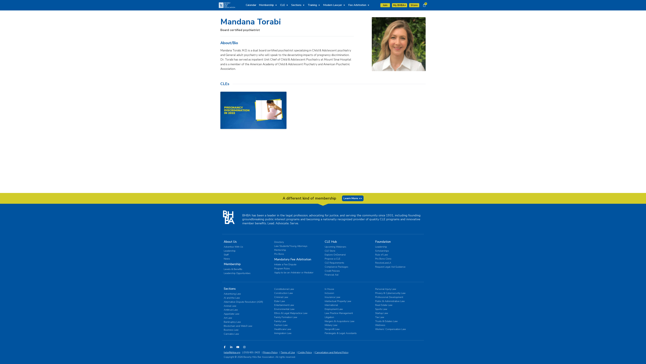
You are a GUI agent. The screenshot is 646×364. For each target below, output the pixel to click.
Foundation (383, 242)
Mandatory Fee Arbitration (292, 259)
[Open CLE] (287, 5)
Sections (230, 289)
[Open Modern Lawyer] (344, 5)
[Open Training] (319, 5)
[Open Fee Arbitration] (368, 5)
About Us (230, 242)
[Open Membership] (276, 5)
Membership (232, 264)
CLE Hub (331, 242)
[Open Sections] (303, 5)
